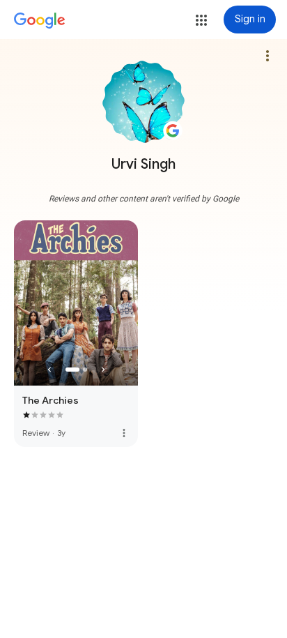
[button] (201, 20)
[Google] (39, 21)
